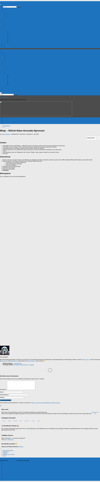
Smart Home (9, 25)
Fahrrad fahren (12, 34)
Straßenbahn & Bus (14, 38)
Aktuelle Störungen (11, 47)
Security (38, 420)
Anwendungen (9, 22)
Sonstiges (5, 21)
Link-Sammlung (7, 44)
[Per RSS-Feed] (3, 480)
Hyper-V (4, 420)
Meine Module (12, 42)
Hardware (8, 23)
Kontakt (5, 453)
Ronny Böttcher (4, 1)
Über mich (5, 9)
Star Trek (8, 43)
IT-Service (5, 46)
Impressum (6, 451)
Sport (7, 30)
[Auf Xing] (3, 465)
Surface (8, 18)
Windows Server (10, 16)
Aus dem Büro (26, 420)
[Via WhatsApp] (3, 476)
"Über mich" (86, 359)
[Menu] (0, 4)
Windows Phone (10, 17)
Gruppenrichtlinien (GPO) (12, 13)
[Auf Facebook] (3, 463)
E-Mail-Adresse (4, 394)
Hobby (4, 27)
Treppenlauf (12, 35)
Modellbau (8, 37)
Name (2, 392)
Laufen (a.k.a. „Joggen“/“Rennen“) (17, 31)
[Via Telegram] (3, 474)
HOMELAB (6, 20)
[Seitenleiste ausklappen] (0, 405)
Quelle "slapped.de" (8, 439)
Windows (8, 14)
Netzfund (9, 420)
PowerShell (15, 420)
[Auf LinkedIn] (3, 468)
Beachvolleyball (13, 33)
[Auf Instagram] (3, 478)
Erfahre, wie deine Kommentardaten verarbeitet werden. (45, 402)
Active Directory (10, 12)
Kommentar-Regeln (8, 450)
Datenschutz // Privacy (8, 454)
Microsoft (5, 10)
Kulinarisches (6, 125)
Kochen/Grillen (31, 361)
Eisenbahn (11, 39)
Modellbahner (13, 361)
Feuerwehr (8, 29)
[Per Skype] (3, 470)
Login (4, 455)
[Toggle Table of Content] (96, 138)
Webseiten (8, 26)
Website (2, 397)
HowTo (21, 420)
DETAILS (20, 446)
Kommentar (3, 389)
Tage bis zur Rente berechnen (9, 446)
